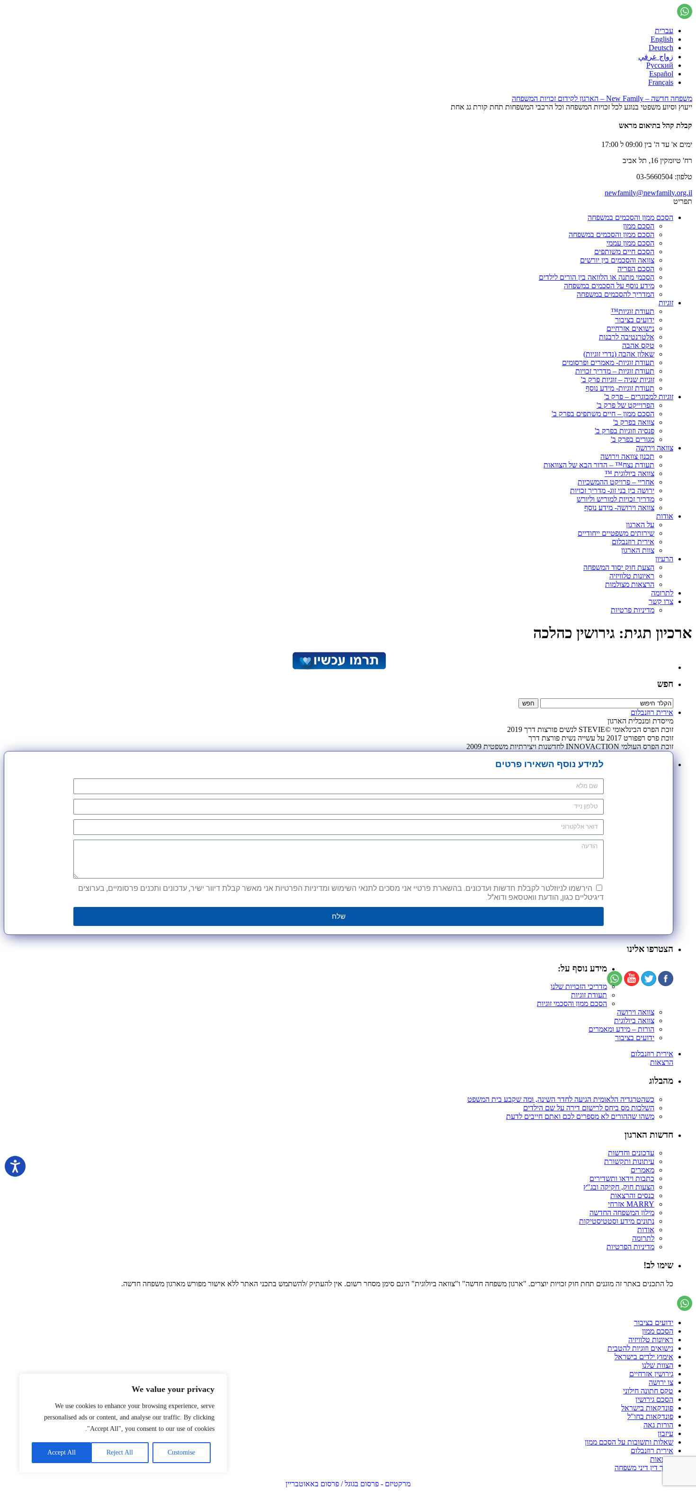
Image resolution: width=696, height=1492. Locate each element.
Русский (659, 65)
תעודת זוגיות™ (632, 311)
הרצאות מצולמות (629, 584)
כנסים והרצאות (632, 1195)
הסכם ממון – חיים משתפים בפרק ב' (603, 414)
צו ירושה (661, 1382)
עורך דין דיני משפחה (644, 1468)
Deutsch (661, 48)
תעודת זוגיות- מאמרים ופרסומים (608, 362)
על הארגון (640, 525)
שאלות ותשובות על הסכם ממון (629, 1442)
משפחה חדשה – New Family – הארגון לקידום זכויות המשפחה (602, 98)
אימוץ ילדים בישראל (644, 1357)
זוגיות (666, 303)
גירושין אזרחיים (651, 1374)
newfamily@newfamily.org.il (648, 193)
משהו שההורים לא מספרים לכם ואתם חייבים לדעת (580, 1116)
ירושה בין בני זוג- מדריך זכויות (612, 490)
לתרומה (662, 593)
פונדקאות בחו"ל (650, 1416)
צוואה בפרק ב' (633, 422)
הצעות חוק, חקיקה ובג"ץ (618, 1187)
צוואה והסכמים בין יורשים (617, 260)
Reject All (120, 1452)
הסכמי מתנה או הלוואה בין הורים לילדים (596, 277)
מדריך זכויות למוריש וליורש (615, 499)
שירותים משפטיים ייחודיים (616, 533)
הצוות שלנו (657, 1365)
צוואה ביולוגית (634, 1020)
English (662, 39)
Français (660, 82)
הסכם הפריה (635, 269)
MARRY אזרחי (631, 1204)
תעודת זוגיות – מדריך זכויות (614, 371)
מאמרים (642, 1170)
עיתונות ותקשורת (629, 1161)
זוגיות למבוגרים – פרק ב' (638, 397)
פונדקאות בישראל (647, 1408)
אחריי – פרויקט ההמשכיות (616, 482)
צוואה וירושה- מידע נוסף (619, 507)
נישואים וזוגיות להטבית (640, 1348)
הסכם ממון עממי (630, 243)
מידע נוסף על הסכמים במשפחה (609, 286)
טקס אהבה (638, 345)
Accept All (61, 1452)
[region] (123, 1423)
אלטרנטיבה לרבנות (626, 337)
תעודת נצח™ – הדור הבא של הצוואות (599, 465)
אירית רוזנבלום (633, 542)
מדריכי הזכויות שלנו (579, 986)
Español (661, 74)
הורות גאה (658, 1425)
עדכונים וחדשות (631, 1153)
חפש (665, 684)
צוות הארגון (637, 550)
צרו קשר (661, 601)
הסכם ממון (638, 226)
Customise (181, 1452)
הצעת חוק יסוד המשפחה (618, 567)
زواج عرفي (655, 57)
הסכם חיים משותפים (624, 251)
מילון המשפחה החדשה (621, 1212)
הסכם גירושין (654, 1399)
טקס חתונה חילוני (648, 1391)
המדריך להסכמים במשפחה (615, 294)
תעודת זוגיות (589, 995)
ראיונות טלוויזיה (631, 576)
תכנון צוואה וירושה (627, 456)
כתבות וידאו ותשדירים (621, 1178)
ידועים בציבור (634, 320)
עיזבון (665, 1433)
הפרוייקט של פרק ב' (625, 405)
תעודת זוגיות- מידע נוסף (620, 388)
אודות (664, 516)
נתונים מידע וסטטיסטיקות (616, 1221)
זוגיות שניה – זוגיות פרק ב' (617, 379)
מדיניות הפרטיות (630, 1247)
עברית (664, 31)
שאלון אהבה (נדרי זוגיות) (618, 354)
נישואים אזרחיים (630, 328)
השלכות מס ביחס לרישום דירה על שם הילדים (588, 1108)
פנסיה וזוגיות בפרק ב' (624, 431)
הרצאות (661, 1062)
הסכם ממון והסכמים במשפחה (630, 217)
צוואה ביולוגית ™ (629, 473)
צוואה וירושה (654, 448)
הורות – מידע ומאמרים (621, 1029)
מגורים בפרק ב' (632, 439)
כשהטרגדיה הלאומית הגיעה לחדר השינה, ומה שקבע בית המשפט (560, 1099)
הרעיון (664, 559)
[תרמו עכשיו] (338, 667)
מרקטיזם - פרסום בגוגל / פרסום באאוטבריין (348, 1484)
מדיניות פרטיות (632, 610)
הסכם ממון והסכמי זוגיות (572, 1003)
